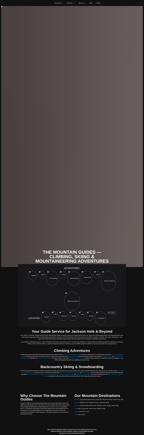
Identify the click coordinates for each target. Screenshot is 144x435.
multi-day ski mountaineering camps (69, 372)
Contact (98, 3)
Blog (90, 3)
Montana (76, 402)
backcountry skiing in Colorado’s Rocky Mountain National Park (44, 374)
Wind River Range (73, 356)
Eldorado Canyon (107, 356)
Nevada (76, 411)
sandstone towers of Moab (44, 358)
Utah (75, 408)
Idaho (75, 414)
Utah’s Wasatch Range (67, 374)
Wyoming (76, 399)
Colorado (76, 405)
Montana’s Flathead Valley (83, 374)
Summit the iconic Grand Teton (71, 354)
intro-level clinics (86, 372)
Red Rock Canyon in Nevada (76, 358)
